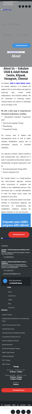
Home (3, 24)
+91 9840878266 (7, 3)
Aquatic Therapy (7, 314)
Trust (18, 35)
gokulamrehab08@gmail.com (10, 1)
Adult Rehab (7, 35)
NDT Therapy (6, 360)
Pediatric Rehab (14, 24)
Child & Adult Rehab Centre (20, 83)
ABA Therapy (6, 364)
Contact (26, 35)
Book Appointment (21, 45)
